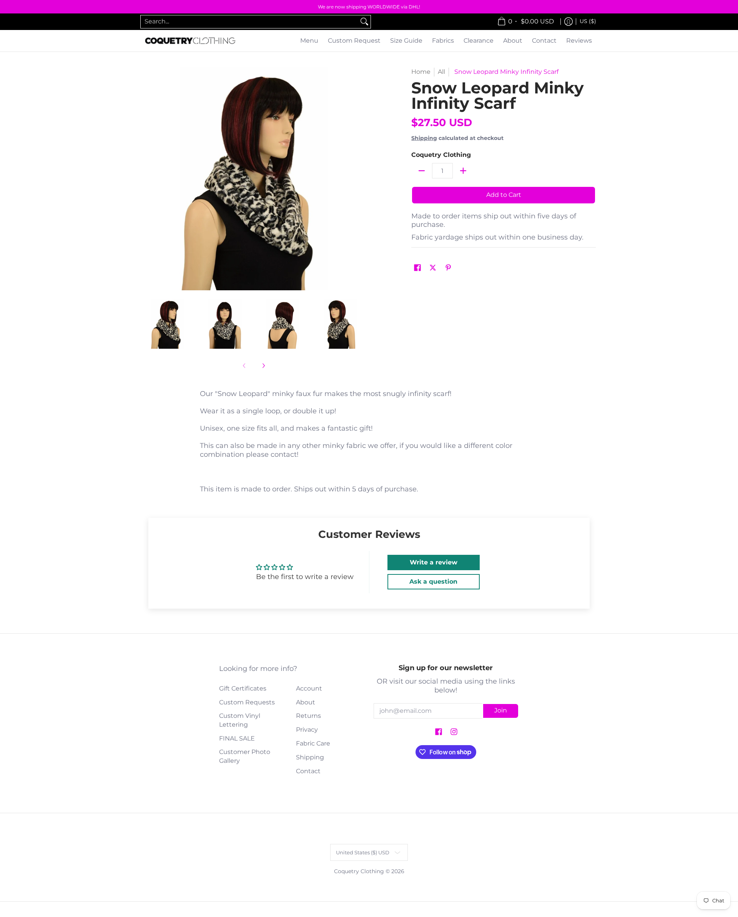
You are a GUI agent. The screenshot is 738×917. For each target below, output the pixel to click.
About (305, 702)
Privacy (307, 729)
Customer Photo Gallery (244, 756)
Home (420, 71)
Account (309, 688)
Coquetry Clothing (441, 154)
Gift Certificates (242, 688)
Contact (308, 771)
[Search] (364, 21)
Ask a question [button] (433, 581)
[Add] (463, 171)
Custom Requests (247, 702)
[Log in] (568, 21)
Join (500, 710)
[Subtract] (421, 171)
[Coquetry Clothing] (190, 41)
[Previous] (147, 178)
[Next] (359, 178)
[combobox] (249, 21)
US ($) (588, 21)
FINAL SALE (237, 738)
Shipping (424, 138)
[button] (417, 268)
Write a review (433, 562)
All (441, 71)
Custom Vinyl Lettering (239, 720)
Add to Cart (503, 194)
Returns (308, 715)
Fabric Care (313, 743)
